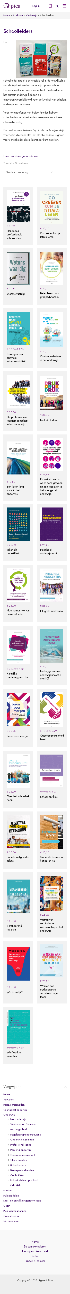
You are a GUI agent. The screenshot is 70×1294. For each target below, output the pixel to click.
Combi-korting (11, 1216)
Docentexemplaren (35, 1246)
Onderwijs (9, 1115)
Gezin (6, 1206)
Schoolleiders (18, 1165)
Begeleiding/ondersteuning (25, 1135)
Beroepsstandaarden (22, 1170)
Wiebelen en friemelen (23, 1124)
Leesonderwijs (18, 1119)
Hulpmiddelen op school (24, 1180)
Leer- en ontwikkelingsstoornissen (22, 1201)
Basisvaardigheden (14, 1105)
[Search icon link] (57, 6)
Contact (35, 1256)
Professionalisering (20, 1145)
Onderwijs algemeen (22, 1139)
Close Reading (18, 1160)
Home (35, 1242)
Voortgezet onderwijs (15, 1110)
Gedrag (7, 1190)
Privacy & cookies (35, 1261)
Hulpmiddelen (11, 1196)
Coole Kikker (17, 1175)
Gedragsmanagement (22, 1155)
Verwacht (8, 1099)
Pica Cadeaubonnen (15, 1211)
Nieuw (6, 1094)
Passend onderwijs (20, 1150)
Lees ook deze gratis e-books (20, 156)
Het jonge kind (18, 1129)
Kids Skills (15, 1185)
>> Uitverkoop (11, 1221)
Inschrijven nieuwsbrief (35, 1251)
